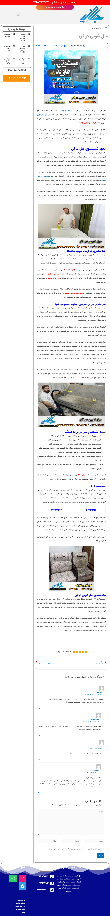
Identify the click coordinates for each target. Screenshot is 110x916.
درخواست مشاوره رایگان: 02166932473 (55, 2)
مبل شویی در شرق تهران (7, 60)
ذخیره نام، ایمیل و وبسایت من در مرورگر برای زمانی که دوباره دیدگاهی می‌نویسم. (74, 849)
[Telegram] (22, 886)
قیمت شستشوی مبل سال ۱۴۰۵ (22, 49)
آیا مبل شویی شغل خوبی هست (21, 37)
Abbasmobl (95, 719)
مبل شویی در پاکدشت (7, 35)
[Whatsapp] (13, 878)
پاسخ (39, 708)
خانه (106, 28)
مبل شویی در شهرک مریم (22, 60)
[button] (18, 14)
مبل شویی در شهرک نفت (7, 48)
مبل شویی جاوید (67, 110)
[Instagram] (22, 878)
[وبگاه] (47, 841)
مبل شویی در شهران (44, 114)
